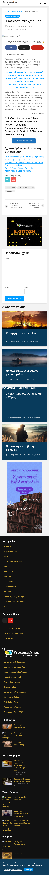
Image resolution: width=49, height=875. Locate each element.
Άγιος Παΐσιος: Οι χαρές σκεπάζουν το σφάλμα (22, 823)
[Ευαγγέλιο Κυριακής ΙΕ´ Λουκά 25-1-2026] (7, 781)
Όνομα (7, 287)
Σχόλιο (7, 258)
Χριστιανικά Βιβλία (11, 697)
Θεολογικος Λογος (16, 11)
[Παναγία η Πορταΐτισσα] (7, 855)
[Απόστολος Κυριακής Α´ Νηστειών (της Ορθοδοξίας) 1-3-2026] (7, 763)
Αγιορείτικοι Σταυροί (12, 677)
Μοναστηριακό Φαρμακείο (15, 692)
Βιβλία (6, 607)
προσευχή (10, 191)
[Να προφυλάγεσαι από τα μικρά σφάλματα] (24, 357)
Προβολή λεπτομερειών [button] (13, 870)
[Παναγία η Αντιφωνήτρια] (7, 845)
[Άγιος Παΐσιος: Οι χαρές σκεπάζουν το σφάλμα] (7, 825)
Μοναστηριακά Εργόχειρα (14, 662)
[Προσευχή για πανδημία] (7, 735)
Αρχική (7, 11)
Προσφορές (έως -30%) (13, 712)
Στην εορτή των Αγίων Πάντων (17, 160)
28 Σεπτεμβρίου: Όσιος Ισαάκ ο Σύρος (24, 395)
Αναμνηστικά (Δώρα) (12, 707)
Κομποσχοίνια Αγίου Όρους (15, 672)
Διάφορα (7, 556)
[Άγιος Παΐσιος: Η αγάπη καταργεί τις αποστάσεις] (7, 813)
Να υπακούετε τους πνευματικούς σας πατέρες (24, 157)
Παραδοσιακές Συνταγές (14, 601)
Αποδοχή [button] (29, 870)
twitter (7, 179)
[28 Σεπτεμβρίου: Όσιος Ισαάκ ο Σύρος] (19, 388)
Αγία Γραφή (8, 571)
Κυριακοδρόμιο (10, 552)
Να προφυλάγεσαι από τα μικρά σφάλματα (22, 372)
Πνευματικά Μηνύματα (13, 562)
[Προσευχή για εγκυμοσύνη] (7, 744)
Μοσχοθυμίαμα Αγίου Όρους (15, 667)
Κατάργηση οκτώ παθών (21, 333)
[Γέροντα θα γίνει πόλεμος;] (7, 802)
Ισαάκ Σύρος (10, 187)
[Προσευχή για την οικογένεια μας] (7, 726)
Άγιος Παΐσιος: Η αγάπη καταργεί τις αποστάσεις (21, 813)
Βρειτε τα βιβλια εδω (25, 141)
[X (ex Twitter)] (4, 620)
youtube (13, 179)
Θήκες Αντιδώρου (11, 687)
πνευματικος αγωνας (26, 187)
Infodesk (11, 26)
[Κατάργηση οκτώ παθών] (24, 320)
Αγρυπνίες (8, 591)
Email (26, 287)
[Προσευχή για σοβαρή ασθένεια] (24, 433)
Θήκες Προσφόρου (12, 682)
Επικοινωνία (9, 638)
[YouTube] (10, 620)
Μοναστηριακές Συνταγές (14, 596)
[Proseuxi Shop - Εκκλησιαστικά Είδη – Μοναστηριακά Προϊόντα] (20, 652)
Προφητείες (8, 581)
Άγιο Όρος (8, 576)
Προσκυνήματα (10, 586)
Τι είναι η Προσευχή (12, 628)
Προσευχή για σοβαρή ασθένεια (20, 448)
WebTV (7, 566)
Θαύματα (7, 546)
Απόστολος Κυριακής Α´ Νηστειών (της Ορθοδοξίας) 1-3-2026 (20, 765)
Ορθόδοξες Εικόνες (12, 702)
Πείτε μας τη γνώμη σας (14, 633)
